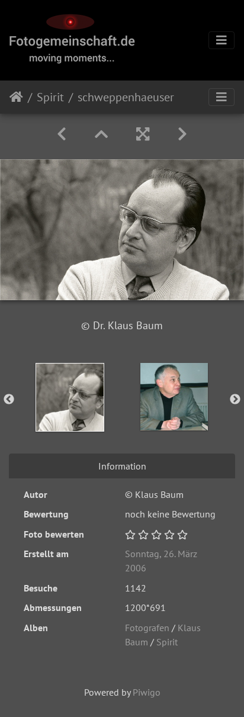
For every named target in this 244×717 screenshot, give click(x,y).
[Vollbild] (142, 134)
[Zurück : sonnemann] (62, 134)
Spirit (50, 97)
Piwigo (146, 692)
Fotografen (147, 628)
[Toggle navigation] (221, 40)
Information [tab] (122, 466)
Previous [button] (9, 400)
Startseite (16, 97)
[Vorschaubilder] (101, 134)
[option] (70, 397)
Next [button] (235, 400)
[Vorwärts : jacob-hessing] (182, 134)
